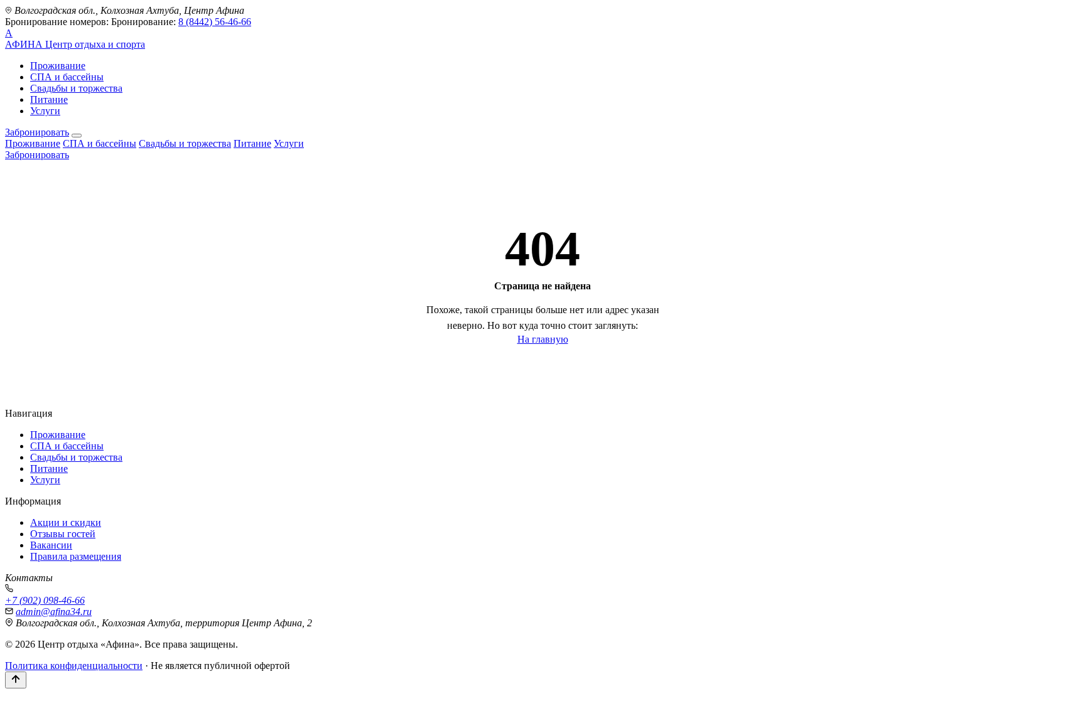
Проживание (57, 65)
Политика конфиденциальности (74, 665)
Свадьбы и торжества (76, 88)
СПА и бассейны (67, 77)
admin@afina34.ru (54, 611)
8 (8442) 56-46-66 (214, 21)
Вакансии (51, 545)
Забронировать (37, 132)
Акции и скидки (65, 522)
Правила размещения (75, 556)
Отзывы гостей (62, 533)
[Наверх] (15, 680)
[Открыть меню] (77, 135)
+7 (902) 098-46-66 (45, 600)
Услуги (45, 110)
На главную (542, 339)
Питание (49, 99)
